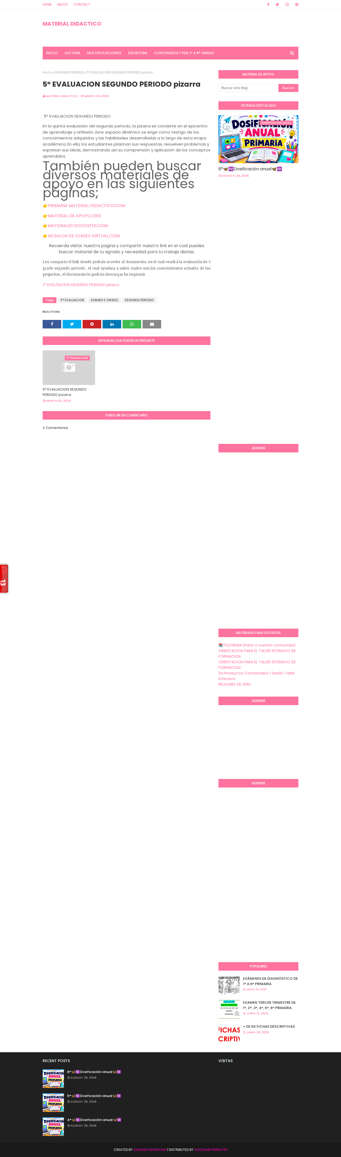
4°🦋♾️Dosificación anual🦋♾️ (94, 1119)
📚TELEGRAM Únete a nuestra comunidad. (257, 645)
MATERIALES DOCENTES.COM (78, 226)
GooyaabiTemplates (211, 1149)
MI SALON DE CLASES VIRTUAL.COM (84, 236)
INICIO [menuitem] (52, 52)
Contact (82, 4)
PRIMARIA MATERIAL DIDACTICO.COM (86, 206)
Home (47, 4)
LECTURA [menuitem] (72, 52)
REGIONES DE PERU (234, 684)
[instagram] (287, 4)
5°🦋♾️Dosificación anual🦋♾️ (94, 1095)
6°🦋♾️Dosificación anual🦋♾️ (250, 169)
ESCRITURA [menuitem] (137, 52)
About (62, 4)
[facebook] (268, 4)
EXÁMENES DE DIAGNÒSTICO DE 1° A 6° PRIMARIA (270, 981)
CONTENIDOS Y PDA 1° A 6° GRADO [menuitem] (184, 52)
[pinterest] (295, 4)
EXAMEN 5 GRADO (104, 300)
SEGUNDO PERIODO (69, 72)
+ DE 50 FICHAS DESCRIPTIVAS (269, 1026)
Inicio (47, 72)
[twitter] (277, 4)
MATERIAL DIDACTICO (72, 23)
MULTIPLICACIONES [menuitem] (104, 52)
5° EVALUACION (72, 300)
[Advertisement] (279, 224)
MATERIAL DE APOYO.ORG (74, 216)
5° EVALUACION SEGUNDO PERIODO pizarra (81, 285)
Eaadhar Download (150, 1149)
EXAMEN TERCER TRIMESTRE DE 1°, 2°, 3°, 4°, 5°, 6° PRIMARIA (269, 1005)
